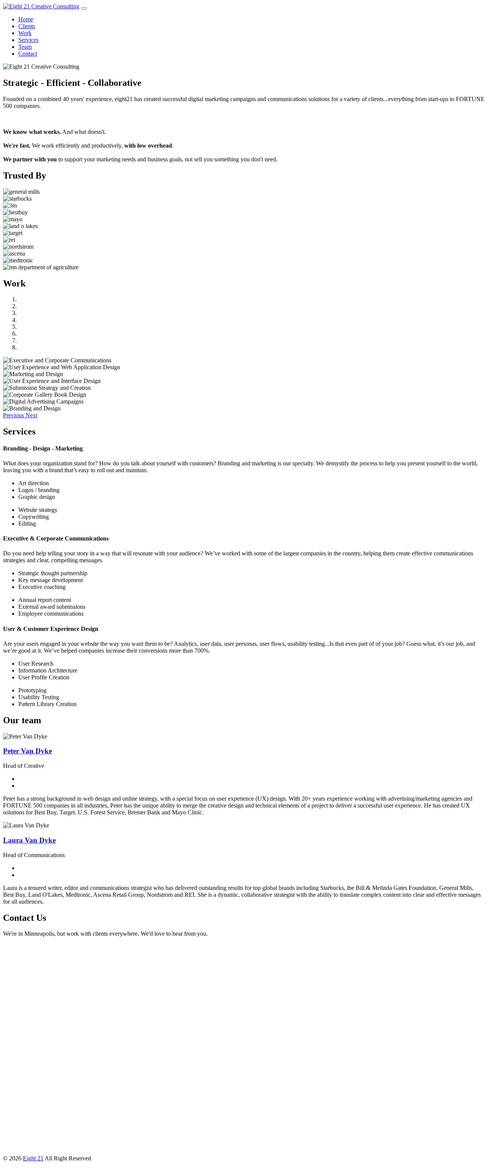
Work (25, 33)
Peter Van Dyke (27, 751)
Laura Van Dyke (29, 840)
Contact (27, 53)
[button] (14, 415)
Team (25, 46)
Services (28, 40)
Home (25, 19)
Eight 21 (33, 1158)
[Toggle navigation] (84, 8)
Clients (26, 26)
